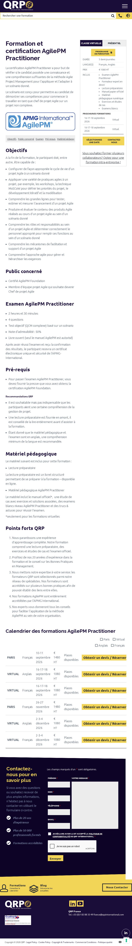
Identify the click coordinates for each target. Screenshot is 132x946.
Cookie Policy (44, 942)
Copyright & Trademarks (63, 942)
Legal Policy (31, 942)
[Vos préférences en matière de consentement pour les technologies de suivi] (126, 940)
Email (51, 819)
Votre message (80, 778)
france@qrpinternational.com (109, 914)
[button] (40, 150)
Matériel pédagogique (68, 139)
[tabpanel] (103, 98)
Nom (51, 792)
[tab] (91, 43)
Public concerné (26, 139)
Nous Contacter (117, 887)
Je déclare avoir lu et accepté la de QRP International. (77, 835)
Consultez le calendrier (18, 888)
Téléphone (54, 805)
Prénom (53, 778)
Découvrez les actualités (46, 888)
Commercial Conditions (85, 942)
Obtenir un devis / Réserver (104, 658)
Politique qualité (105, 942)
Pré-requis (50, 139)
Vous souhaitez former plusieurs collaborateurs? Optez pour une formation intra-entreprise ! (103, 158)
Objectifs (11, 139)
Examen (40, 139)
